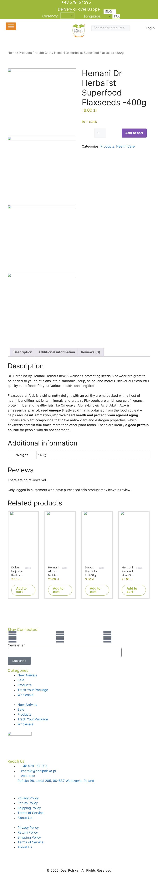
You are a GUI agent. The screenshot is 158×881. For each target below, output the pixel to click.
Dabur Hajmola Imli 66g (91, 571)
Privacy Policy (28, 798)
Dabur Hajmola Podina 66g (17, 571)
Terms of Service (30, 813)
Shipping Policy (29, 808)
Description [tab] (22, 352)
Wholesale (25, 695)
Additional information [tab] (56, 352)
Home (12, 53)
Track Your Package (33, 690)
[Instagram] (60, 637)
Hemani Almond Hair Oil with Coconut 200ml (128, 571)
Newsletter (16, 645)
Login (150, 28)
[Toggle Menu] (11, 26)
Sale (21, 680)
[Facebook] (12, 637)
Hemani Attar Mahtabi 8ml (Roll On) (54, 571)
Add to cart (134, 133)
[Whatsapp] (107, 637)
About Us (25, 818)
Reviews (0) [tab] (90, 352)
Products (25, 53)
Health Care (42, 53)
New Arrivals (27, 675)
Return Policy (28, 803)
